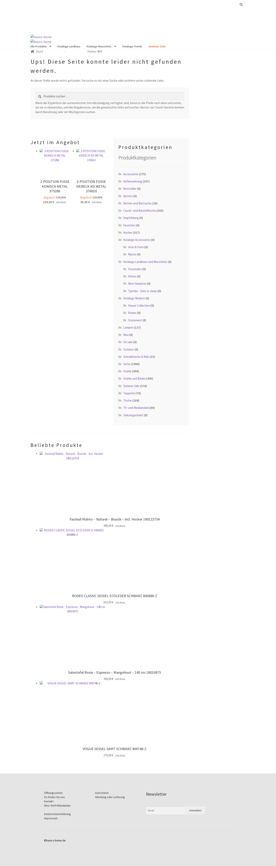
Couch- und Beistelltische (139, 210)
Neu (126, 335)
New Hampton (137, 283)
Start (39, 51)
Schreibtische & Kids (136, 357)
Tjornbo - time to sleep (142, 291)
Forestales (135, 269)
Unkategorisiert (133, 415)
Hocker (127, 232)
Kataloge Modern (134, 298)
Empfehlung (131, 218)
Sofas (127, 364)
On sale (128, 342)
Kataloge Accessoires (136, 240)
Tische (127, 400)
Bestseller (129, 188)
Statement (135, 320)
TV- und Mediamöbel (136, 408)
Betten (128, 196)
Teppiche (129, 393)
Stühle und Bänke (134, 378)
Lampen (128, 327)
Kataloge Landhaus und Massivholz (145, 262)
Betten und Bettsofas (137, 203)
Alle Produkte (38, 46)
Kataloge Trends (132, 46)
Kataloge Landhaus (69, 46)
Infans (132, 276)
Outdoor (128, 349)
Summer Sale (157, 46)
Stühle (127, 371)
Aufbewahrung (132, 181)
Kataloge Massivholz (99, 46)
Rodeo (132, 313)
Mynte (132, 254)
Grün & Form (136, 247)
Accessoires (130, 174)
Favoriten (129, 225)
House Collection (139, 305)
